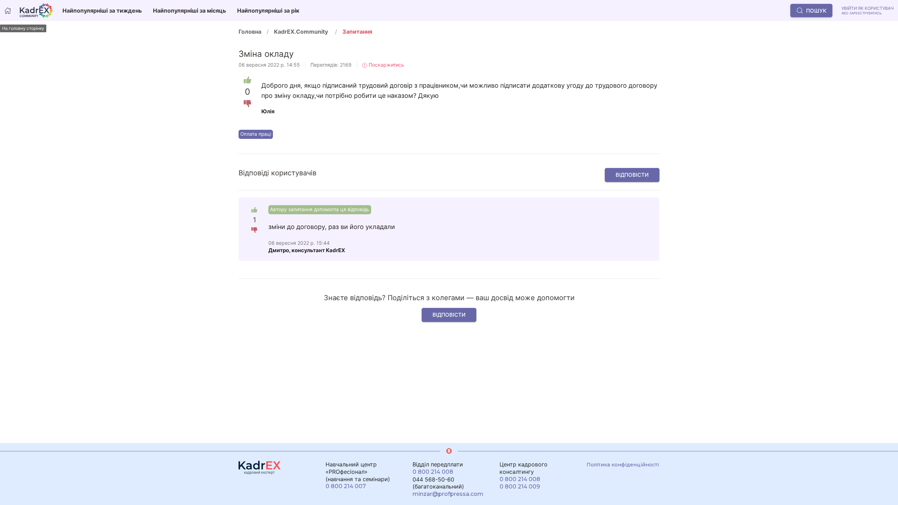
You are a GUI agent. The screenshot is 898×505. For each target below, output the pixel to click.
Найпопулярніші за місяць (189, 10)
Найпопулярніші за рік (268, 10)
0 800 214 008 (433, 472)
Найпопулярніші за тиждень (102, 10)
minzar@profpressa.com (448, 494)
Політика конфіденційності (623, 465)
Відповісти (632, 174)
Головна (250, 31)
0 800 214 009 (520, 486)
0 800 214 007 (346, 486)
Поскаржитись (385, 65)
